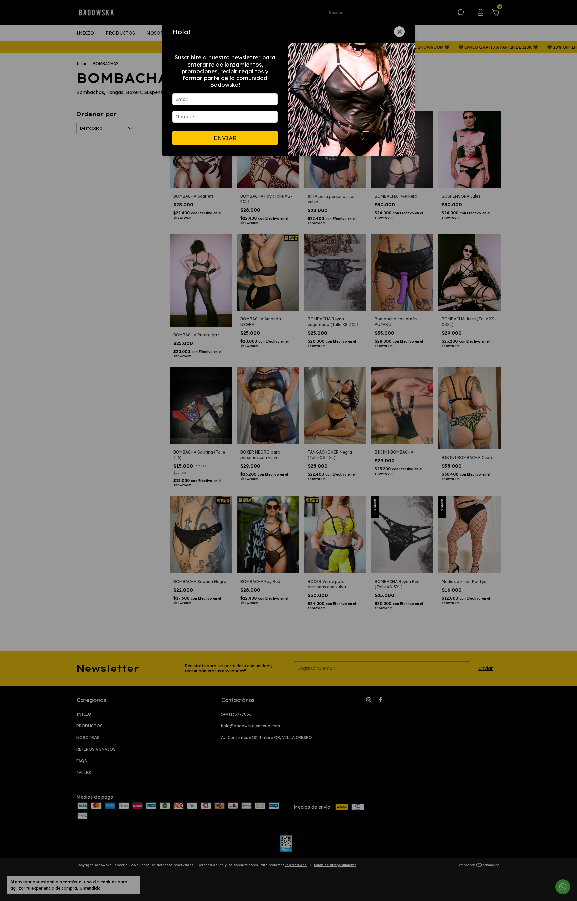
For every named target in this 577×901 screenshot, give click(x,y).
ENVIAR (225, 137)
